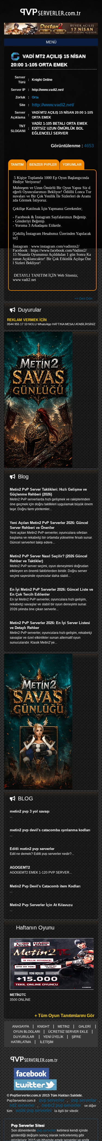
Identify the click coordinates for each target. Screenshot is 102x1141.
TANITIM (17, 165)
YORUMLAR (72, 165)
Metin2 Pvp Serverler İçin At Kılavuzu (41, 905)
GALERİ (84, 1026)
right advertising (100, 570)
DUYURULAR (24, 1037)
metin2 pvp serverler (61, 1105)
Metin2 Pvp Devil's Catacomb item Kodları (45, 886)
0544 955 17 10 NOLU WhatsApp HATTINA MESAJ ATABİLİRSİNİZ (51, 324)
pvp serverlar (83, 1100)
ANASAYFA (20, 1026)
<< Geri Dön (83, 299)
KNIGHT (43, 1026)
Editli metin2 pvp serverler (32, 849)
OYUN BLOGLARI (26, 1032)
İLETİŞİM (46, 1042)
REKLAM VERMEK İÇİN (27, 320)
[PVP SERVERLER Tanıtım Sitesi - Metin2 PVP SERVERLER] (51, 18)
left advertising (2, 570)
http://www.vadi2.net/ (53, 105)
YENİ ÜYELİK (53, 1037)
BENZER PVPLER (43, 165)
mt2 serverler (22, 1105)
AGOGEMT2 (20, 867)
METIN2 (64, 1026)
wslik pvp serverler (34, 1110)
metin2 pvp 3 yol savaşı (30, 811)
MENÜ (51, 42)
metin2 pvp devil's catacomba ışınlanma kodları (50, 830)
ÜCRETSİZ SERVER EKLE (68, 1032)
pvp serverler (51, 1100)
